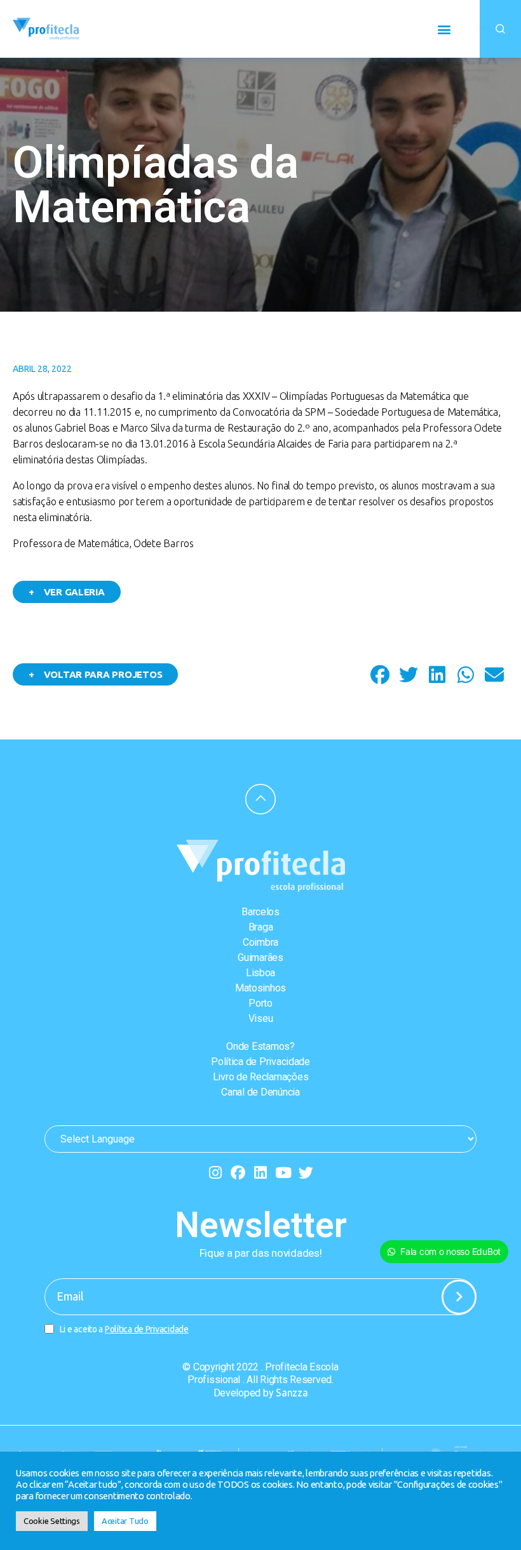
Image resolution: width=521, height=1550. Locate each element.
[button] (443, 28)
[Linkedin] (261, 1172)
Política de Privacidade (260, 1062)
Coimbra (260, 942)
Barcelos (260, 912)
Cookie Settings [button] (52, 1520)
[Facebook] (238, 1172)
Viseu (260, 1018)
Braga (260, 927)
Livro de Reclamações (261, 1077)
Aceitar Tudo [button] (125, 1520)
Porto (260, 1003)
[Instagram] (215, 1172)
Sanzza (292, 1392)
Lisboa (260, 973)
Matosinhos (260, 988)
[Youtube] (283, 1172)
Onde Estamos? (260, 1046)
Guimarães (260, 957)
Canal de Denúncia (260, 1092)
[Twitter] (306, 1172)
